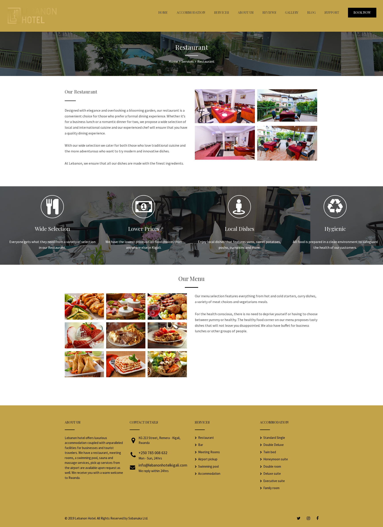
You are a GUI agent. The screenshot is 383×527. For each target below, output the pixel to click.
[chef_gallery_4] (84, 347)
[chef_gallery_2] (125, 318)
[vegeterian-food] (167, 376)
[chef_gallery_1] (84, 318)
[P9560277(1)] (287, 159)
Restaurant (206, 438)
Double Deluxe (273, 445)
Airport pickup (207, 459)
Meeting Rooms (209, 452)
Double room (272, 466)
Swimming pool (208, 466)
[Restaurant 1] (225, 122)
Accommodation (209, 473)
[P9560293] (287, 120)
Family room (271, 488)
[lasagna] (125, 376)
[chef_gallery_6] (167, 347)
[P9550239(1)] (225, 158)
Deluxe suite (272, 473)
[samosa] (84, 376)
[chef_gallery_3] (167, 318)
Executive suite (274, 481)
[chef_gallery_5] (125, 347)
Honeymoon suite (275, 459)
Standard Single (274, 438)
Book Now (362, 12)
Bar (200, 445)
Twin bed (269, 452)
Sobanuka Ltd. (138, 518)
